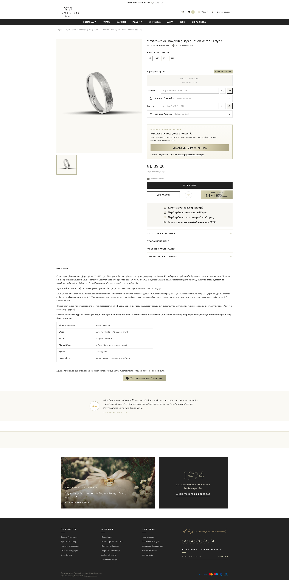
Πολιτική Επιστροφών (70, 546)
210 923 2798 (171, 155)
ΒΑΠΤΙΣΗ (121, 22)
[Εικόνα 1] (66, 165)
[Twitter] (192, 541)
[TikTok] (213, 541)
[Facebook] (185, 541)
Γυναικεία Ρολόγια (109, 559)
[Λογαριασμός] (212, 12)
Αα (223, 90)
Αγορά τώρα (189, 185)
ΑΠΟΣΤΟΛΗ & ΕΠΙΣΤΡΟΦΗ (161, 233)
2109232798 (158, 3)
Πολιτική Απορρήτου (69, 550)
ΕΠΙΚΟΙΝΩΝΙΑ (199, 22)
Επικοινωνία (147, 555)
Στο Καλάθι (163, 195)
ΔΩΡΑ (170, 22)
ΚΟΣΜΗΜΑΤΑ (89, 22)
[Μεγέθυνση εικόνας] (99, 96)
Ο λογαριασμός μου (225, 12)
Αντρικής (151, 106)
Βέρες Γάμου (70, 29)
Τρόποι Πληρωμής (69, 541)
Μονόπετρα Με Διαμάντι (112, 541)
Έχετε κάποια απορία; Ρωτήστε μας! (145, 378)
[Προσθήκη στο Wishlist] (188, 194)
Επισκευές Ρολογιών (151, 541)
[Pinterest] (206, 541)
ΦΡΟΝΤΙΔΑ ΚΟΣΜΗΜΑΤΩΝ (161, 249)
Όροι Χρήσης (66, 555)
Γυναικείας (151, 90)
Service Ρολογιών (149, 550)
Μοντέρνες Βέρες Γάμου (88, 29)
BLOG (182, 22)
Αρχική (59, 29)
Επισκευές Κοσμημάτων (152, 546)
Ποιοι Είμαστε (148, 537)
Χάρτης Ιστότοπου (90, 576)
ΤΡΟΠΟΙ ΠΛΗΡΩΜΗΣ (158, 241)
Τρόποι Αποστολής (69, 537)
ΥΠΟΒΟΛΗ (223, 556)
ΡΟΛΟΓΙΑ (137, 22)
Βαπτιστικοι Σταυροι (110, 546)
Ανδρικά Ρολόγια (108, 555)
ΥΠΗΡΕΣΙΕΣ (155, 22)
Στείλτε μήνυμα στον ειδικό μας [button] (191, 155)
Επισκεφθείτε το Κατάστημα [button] (190, 147)
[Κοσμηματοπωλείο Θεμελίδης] (67, 12)
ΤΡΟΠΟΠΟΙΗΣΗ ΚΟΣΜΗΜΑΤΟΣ (163, 256)
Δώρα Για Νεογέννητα (110, 550)
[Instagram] (199, 541)
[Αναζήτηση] (182, 12)
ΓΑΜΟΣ (106, 22)
